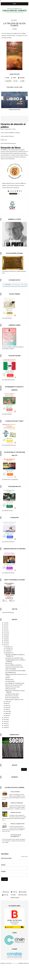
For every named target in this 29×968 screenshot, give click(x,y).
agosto (7, 701)
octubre (7, 651)
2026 (5, 623)
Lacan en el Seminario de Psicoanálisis (15, 670)
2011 (5, 723)
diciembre (7, 647)
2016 (5, 643)
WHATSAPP (8, 81)
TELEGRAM (22, 77)
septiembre (8, 653)
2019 (5, 637)
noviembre (8, 649)
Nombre (3, 864)
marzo (7, 711)
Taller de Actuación (10, 688)
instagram (23, 892)
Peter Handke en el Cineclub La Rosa (14, 683)
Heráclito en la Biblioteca (17, 803)
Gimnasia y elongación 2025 (17, 823)
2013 (5, 719)
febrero (7, 713)
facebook (6, 892)
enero (6, 715)
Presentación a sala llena (11, 696)
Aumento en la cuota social (12, 687)
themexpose (15, 963)
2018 (5, 639)
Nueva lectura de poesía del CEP (13, 685)
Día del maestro (9, 679)
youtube (6, 895)
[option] (14, 101)
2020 (5, 635)
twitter (15, 892)
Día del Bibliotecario (10, 672)
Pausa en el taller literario (12, 697)
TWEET (14, 77)
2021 (5, 633)
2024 (5, 627)
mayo (6, 707)
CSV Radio (13, 894)
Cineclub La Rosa (22, 894)
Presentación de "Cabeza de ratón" (14, 699)
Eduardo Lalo (8, 663)
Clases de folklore (15, 791)
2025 (5, 625)
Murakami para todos (16, 812)
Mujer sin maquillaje (10, 669)
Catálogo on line (14, 897)
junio (6, 705)
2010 (5, 725)
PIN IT (16, 81)
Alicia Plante (14, 20)
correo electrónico (10, 158)
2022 (5, 631)
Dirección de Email (6, 858)
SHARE (7, 77)
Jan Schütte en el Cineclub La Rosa (14, 658)
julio (6, 703)
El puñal (7, 677)
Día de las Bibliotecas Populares (13, 665)
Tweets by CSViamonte (8, 612)
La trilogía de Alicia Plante (12, 694)
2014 (5, 717)
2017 (5, 641)
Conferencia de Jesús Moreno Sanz (14, 667)
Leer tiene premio (9, 681)
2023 (5, 629)
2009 (5, 727)
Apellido (3, 871)
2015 (5, 645)
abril (6, 709)
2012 (5, 721)
